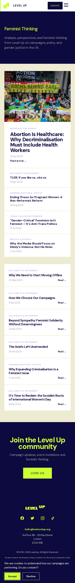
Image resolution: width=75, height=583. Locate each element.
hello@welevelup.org (37, 529)
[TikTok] (53, 518)
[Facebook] (22, 518)
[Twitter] (32, 518)
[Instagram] (43, 518)
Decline (31, 576)
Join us (37, 473)
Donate (55, 5)
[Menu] (66, 5)
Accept (12, 576)
